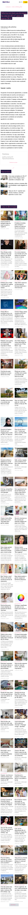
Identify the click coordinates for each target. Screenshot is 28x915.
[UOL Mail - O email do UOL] (20, 2)
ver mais (13, 904)
